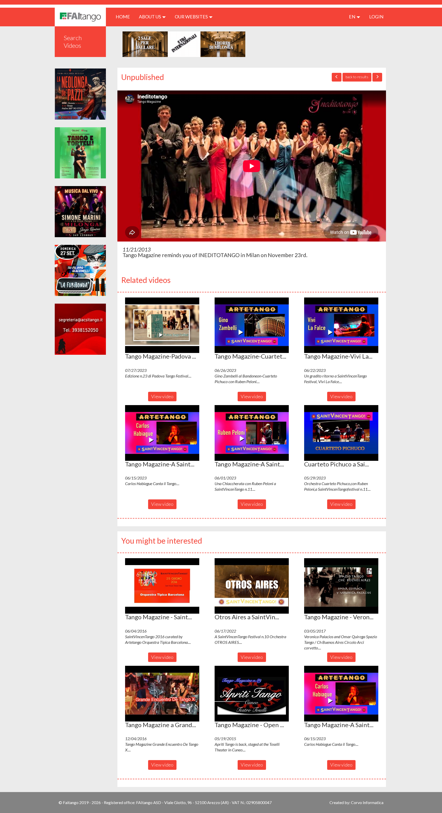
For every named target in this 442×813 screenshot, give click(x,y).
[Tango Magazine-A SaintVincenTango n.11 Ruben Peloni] (252, 433)
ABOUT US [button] (150, 16)
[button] (162, 325)
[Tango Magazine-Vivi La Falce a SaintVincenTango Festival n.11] (341, 325)
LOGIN (376, 16)
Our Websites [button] (191, 16)
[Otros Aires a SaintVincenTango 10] (252, 586)
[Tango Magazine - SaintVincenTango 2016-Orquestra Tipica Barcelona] (162, 586)
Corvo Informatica (367, 802)
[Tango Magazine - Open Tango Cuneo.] (252, 694)
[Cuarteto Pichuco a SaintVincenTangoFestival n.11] (341, 433)
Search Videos (73, 41)
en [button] (352, 16)
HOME (125, 16)
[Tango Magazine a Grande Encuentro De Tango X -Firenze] (162, 694)
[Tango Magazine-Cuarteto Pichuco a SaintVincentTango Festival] (252, 325)
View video (162, 396)
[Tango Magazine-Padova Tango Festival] (162, 325)
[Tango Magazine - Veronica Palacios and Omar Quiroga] (341, 586)
